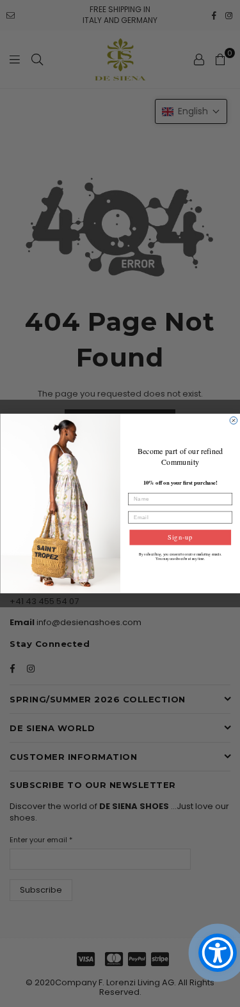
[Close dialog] (233, 421)
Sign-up (180, 537)
